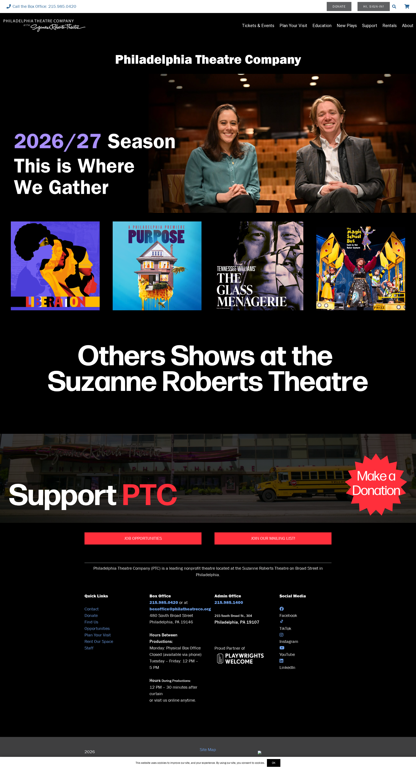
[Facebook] (282, 609)
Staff (88, 648)
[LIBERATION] (55, 265)
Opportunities (97, 628)
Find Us (91, 622)
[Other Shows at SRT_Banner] (208, 369)
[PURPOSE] (157, 265)
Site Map (208, 749)
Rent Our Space (98, 641)
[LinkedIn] (281, 661)
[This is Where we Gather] (208, 143)
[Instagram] (281, 635)
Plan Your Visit (97, 635)
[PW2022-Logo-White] (240, 659)
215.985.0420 (164, 602)
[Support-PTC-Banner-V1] (208, 478)
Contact (91, 609)
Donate (91, 615)
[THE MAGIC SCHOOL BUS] (360, 265)
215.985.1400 (228, 602)
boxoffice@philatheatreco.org (181, 609)
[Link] (407, 6)
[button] (394, 6)
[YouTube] (282, 648)
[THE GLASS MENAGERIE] (258, 265)
